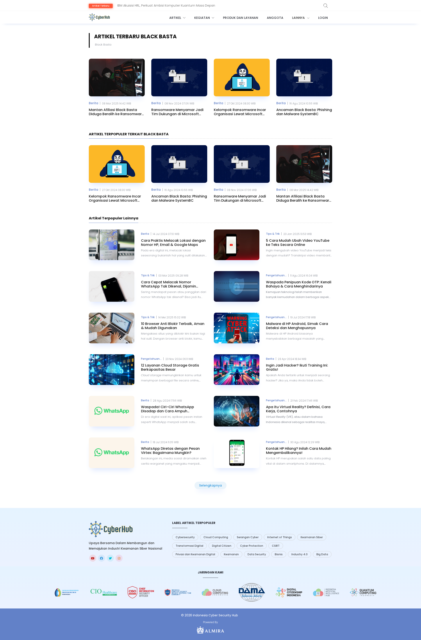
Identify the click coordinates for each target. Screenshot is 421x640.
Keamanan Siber (312, 537)
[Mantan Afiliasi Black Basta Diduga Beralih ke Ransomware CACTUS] (117, 77)
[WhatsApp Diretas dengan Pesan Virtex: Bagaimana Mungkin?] (111, 452)
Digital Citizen (221, 546)
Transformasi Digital (189, 546)
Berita (93, 103)
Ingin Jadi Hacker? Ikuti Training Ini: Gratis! (297, 367)
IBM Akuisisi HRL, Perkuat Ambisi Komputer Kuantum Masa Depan (166, 5)
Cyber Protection (251, 546)
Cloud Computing (215, 537)
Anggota (275, 18)
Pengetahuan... (276, 275)
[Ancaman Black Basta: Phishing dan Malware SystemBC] (304, 77)
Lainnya (299, 18)
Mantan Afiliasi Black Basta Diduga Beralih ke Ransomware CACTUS (116, 112)
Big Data (322, 554)
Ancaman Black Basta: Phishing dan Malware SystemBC (304, 112)
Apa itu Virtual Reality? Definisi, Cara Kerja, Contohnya (298, 409)
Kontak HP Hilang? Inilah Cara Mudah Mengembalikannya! (298, 450)
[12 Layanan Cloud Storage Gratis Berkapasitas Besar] (111, 369)
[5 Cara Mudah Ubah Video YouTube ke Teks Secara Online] (236, 244)
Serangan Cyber (248, 537)
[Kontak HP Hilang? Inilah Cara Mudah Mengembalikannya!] (236, 452)
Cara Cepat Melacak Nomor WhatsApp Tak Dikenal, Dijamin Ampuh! (168, 284)
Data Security (257, 554)
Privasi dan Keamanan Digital (195, 554)
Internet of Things (279, 537)
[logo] (111, 529)
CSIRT (276, 546)
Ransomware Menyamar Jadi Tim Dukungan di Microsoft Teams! (177, 112)
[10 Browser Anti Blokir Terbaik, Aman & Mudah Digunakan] (111, 328)
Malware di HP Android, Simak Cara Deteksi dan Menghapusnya (297, 326)
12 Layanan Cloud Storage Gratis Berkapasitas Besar (170, 367)
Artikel (175, 18)
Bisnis (279, 554)
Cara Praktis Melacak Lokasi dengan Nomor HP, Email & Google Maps (173, 242)
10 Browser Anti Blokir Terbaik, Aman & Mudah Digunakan (172, 326)
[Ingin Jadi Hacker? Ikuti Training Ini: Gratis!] (236, 369)
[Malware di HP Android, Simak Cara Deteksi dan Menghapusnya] (236, 328)
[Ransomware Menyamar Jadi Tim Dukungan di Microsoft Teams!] (179, 77)
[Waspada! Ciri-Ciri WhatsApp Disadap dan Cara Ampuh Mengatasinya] (111, 411)
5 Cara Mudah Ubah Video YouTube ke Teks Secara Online (297, 242)
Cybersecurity (185, 537)
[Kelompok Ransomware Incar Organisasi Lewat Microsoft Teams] (242, 77)
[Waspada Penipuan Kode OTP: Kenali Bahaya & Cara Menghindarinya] (236, 286)
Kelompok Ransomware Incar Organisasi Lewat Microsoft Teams (240, 112)
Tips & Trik (273, 234)
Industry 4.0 (299, 554)
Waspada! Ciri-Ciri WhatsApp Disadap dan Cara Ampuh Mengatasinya (167, 409)
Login (323, 18)
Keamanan (231, 554)
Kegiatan (202, 18)
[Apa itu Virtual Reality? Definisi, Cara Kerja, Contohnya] (236, 411)
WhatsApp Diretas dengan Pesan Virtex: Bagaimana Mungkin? (170, 450)
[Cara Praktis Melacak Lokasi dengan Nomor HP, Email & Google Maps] (111, 244)
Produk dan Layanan (240, 18)
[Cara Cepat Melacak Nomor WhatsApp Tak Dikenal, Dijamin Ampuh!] (111, 286)
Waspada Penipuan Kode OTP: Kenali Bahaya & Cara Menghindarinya (298, 284)
